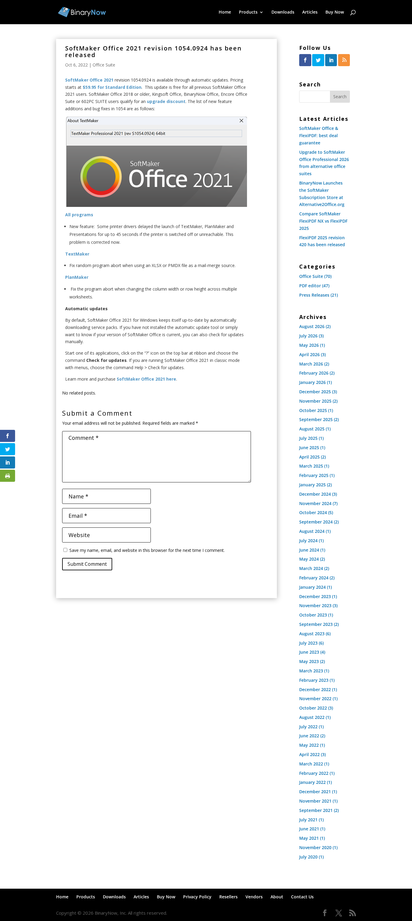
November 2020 (315, 847)
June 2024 (309, 550)
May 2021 (309, 838)
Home (225, 12)
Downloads (282, 12)
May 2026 (309, 345)
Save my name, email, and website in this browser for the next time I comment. (147, 550)
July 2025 (308, 438)
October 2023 (313, 615)
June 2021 (309, 829)
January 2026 (312, 382)
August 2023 (312, 633)
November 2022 (315, 698)
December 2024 (315, 494)
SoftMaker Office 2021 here (146, 379)
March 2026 (311, 364)
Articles (310, 12)
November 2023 (315, 605)
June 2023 (309, 652)
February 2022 (313, 773)
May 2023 (309, 661)
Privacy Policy (197, 897)
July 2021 (308, 820)
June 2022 (309, 736)
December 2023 (315, 596)
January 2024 (312, 587)
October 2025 (313, 410)
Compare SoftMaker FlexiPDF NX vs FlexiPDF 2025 (323, 221)
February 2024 (313, 578)
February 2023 (313, 680)
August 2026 (312, 326)
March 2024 (311, 568)
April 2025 (309, 457)
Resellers (228, 897)
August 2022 (312, 717)
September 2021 (316, 810)
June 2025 (309, 447)
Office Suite (104, 65)
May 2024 (309, 559)
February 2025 (313, 475)
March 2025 (311, 466)
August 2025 (312, 429)
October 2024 (313, 512)
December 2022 (315, 689)
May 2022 (309, 745)
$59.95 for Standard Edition (112, 87)
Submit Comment (87, 564)
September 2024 (316, 522)
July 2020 (308, 857)
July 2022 (308, 726)
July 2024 (308, 540)
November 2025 (315, 401)
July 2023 (308, 643)
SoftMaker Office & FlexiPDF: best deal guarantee (318, 135)
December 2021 (315, 791)
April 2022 (309, 754)
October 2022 (313, 708)
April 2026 (309, 354)
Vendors (254, 897)
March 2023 (311, 671)
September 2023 (316, 624)
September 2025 (316, 419)
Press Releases (314, 295)
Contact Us (302, 897)
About (277, 897)
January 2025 (312, 485)
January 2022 (312, 782)
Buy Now (334, 12)
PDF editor (310, 285)
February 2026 (313, 373)
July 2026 (308, 336)
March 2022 (311, 764)
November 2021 (315, 801)
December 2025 (315, 391)
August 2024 (312, 531)
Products (248, 12)
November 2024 (315, 503)
